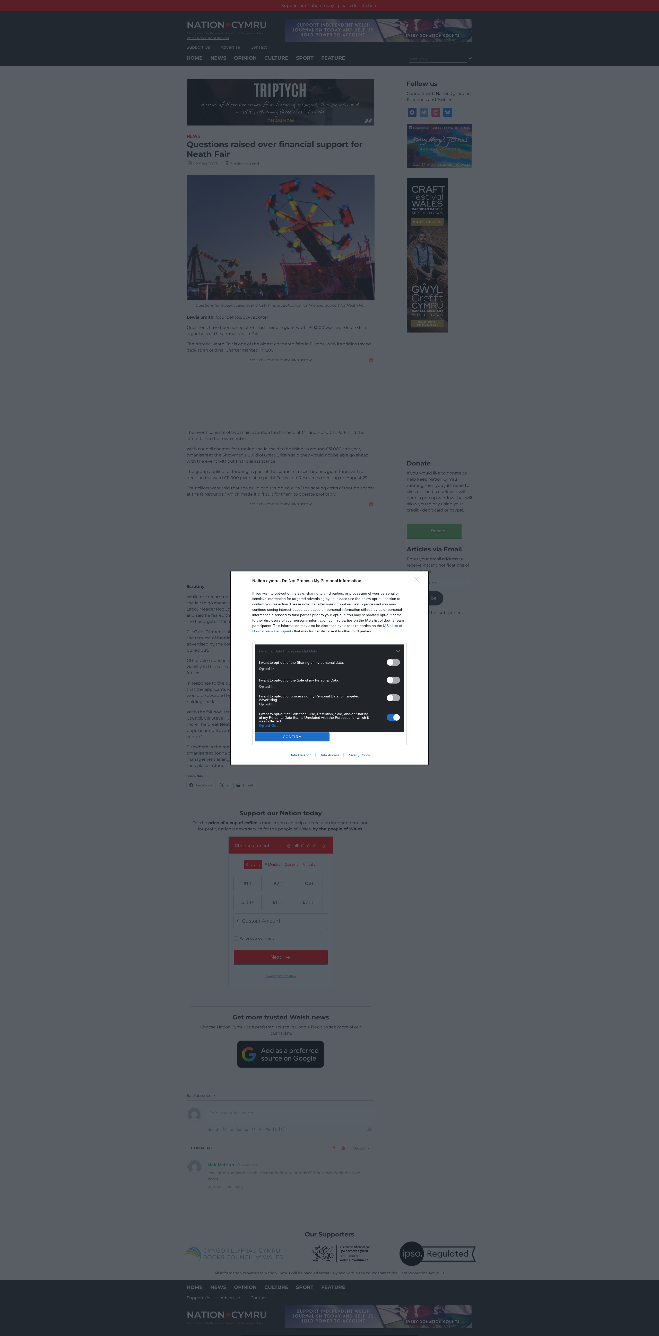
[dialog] (329, 668)
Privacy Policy (359, 755)
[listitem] (329, 651)
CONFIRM (292, 737)
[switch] (393, 662)
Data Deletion (300, 755)
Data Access (329, 755)
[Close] (418, 581)
